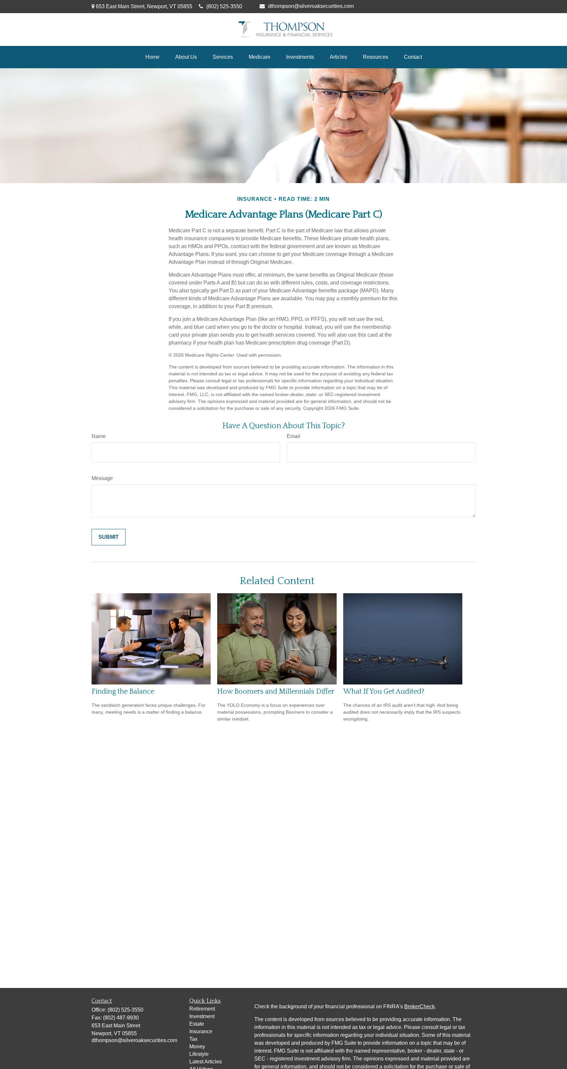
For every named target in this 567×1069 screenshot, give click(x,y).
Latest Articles (205, 1061)
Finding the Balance (123, 691)
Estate (196, 1024)
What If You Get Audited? (383, 691)
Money (197, 1046)
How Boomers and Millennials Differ (275, 691)
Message (102, 478)
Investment (202, 1016)
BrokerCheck (419, 1006)
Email (293, 436)
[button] (152, 57)
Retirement (202, 1009)
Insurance (200, 1031)
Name (99, 436)
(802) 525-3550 (224, 6)
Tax (193, 1039)
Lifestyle (199, 1054)
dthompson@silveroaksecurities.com (311, 6)
